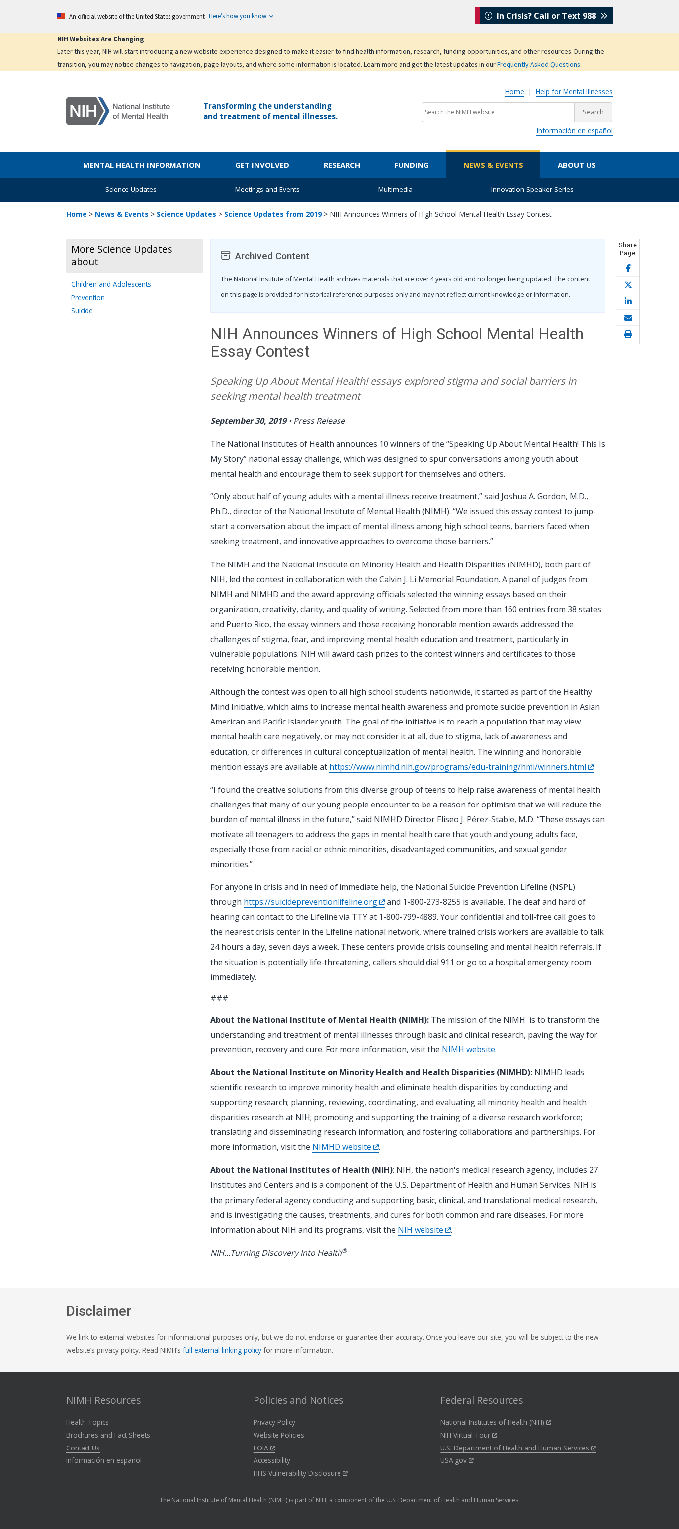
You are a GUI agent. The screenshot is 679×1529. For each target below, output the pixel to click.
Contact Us (83, 1447)
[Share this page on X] (627, 285)
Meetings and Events (267, 189)
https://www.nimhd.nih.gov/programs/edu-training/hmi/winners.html (458, 766)
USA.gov (454, 1460)
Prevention (88, 297)
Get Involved (262, 165)
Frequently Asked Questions (538, 64)
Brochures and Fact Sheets (108, 1435)
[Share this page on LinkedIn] (627, 301)
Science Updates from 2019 (273, 214)
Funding (411, 165)
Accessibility (272, 1460)
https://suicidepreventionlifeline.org (311, 901)
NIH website (421, 1229)
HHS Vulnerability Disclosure (298, 1473)
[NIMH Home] (118, 110)
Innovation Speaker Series (532, 189)
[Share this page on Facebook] (627, 268)
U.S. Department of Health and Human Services (515, 1447)
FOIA (262, 1447)
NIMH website (468, 1049)
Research (342, 165)
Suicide (82, 310)
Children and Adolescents (111, 284)
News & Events (493, 165)
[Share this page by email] (627, 318)
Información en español (574, 130)
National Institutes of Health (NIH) (493, 1422)
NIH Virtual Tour (466, 1435)
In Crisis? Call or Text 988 (546, 15)
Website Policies (279, 1435)
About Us (577, 165)
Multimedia (395, 189)
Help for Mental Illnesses (574, 91)
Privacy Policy (274, 1422)
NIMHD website (342, 1146)
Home (514, 91)
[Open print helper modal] (627, 335)
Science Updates (131, 189)
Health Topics (87, 1422)
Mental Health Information (142, 165)
